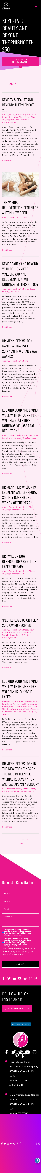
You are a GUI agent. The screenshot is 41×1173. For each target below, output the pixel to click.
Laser (11, 706)
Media (26, 630)
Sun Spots (31, 712)
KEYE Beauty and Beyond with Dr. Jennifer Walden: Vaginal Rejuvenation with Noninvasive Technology (20, 274)
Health (5, 117)
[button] (17, 1008)
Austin (5, 114)
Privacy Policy (23, 951)
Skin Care (14, 120)
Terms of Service (9, 954)
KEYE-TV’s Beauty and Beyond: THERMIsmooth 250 (19, 104)
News (27, 117)
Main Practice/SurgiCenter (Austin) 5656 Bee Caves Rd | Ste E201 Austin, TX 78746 (24, 1104)
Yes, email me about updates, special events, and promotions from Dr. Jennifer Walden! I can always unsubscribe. (17, 932)
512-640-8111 (16, 1085)
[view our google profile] (14, 978)
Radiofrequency (9, 712)
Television (24, 120)
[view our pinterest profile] (30, 978)
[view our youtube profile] (19, 978)
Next (22, 843)
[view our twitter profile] (8, 978)
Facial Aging (13, 704)
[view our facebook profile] (3, 978)
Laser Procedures (24, 435)
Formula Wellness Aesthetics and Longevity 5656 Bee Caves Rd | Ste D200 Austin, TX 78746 (23, 1071)
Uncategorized (9, 122)
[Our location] (39, 1143)
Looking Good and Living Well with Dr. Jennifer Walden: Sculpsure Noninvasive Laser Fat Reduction (20, 420)
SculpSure (7, 438)
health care (21, 217)
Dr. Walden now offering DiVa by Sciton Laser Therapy (19, 561)
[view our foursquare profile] (35, 978)
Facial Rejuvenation (28, 704)
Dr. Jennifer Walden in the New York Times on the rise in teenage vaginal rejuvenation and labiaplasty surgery (20, 774)
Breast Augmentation (26, 114)
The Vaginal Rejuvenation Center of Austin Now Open (20, 207)
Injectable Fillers (16, 117)
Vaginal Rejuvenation (26, 791)
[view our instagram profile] (25, 978)
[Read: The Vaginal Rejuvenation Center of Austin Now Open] (20, 184)
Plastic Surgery (9, 632)
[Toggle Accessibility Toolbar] (37, 1160)
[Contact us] (36, 1143)
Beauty (12, 114)
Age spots (7, 701)
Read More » (7, 160)
